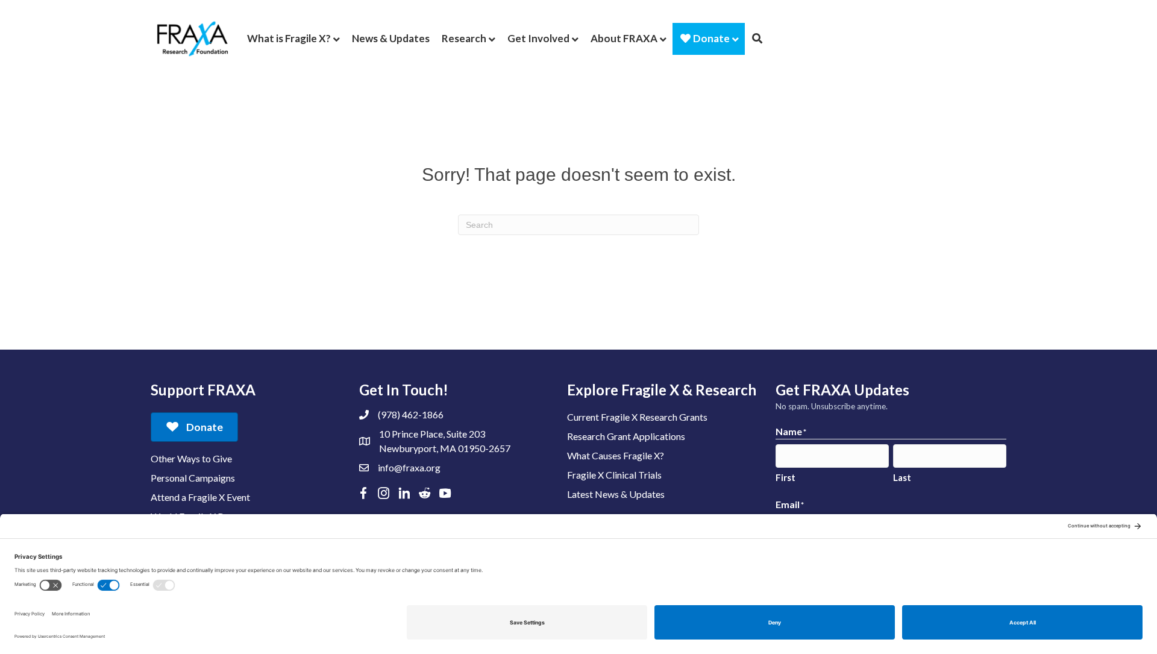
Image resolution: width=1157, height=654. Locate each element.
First (785, 477)
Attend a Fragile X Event (200, 497)
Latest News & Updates (616, 494)
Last (902, 477)
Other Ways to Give (191, 458)
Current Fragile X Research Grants (637, 417)
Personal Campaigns (193, 477)
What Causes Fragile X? (615, 455)
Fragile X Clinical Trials (614, 474)
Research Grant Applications (626, 436)
